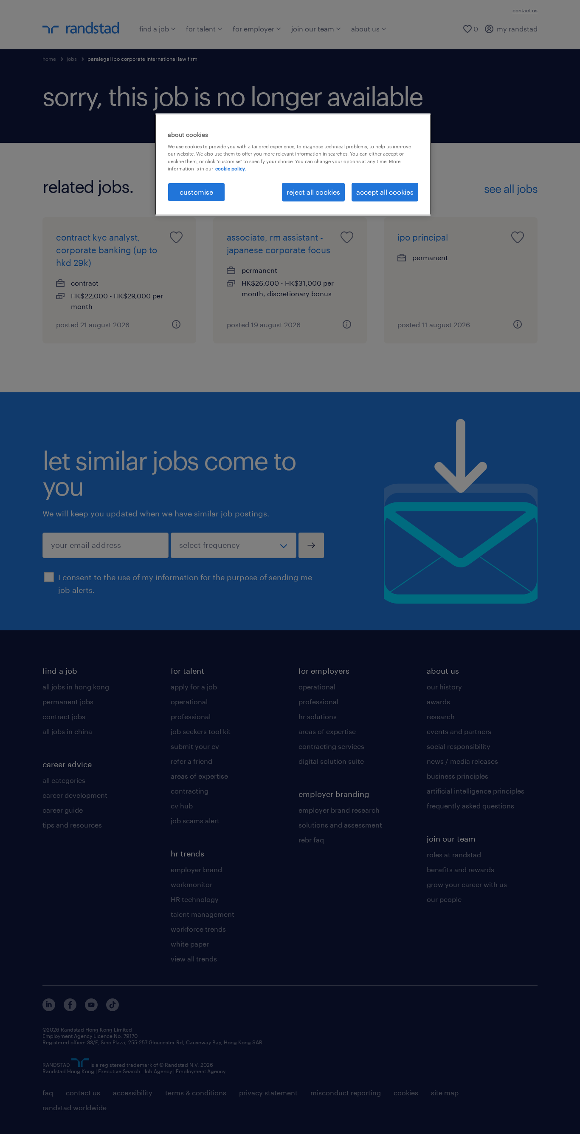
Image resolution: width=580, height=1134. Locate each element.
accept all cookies (385, 192)
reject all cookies (313, 192)
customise (196, 192)
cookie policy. (230, 168)
